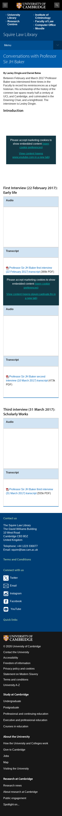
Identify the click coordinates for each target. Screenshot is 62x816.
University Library (13, 16)
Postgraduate (11, 707)
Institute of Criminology (43, 16)
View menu (5, 5)
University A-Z (11, 685)
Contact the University (16, 652)
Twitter (13, 577)
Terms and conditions (15, 679)
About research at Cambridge (20, 791)
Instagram (15, 593)
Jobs (6, 756)
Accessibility (10, 657)
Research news (12, 785)
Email (13, 585)
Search (57, 5)
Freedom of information (16, 663)
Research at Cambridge (18, 779)
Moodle (39, 28)
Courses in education (15, 726)
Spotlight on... (11, 804)
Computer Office (45, 25)
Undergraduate (12, 701)
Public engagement (14, 798)
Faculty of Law (44, 21)
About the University (16, 736)
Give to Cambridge (14, 749)
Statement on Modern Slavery (20, 674)
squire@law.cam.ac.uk (24, 549)
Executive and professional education (25, 720)
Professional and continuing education (25, 713)
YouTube (15, 609)
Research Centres (13, 23)
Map (5, 762)
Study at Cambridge (16, 694)
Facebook (15, 601)
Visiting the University (16, 768)
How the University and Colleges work (25, 743)
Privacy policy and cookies (19, 668)
